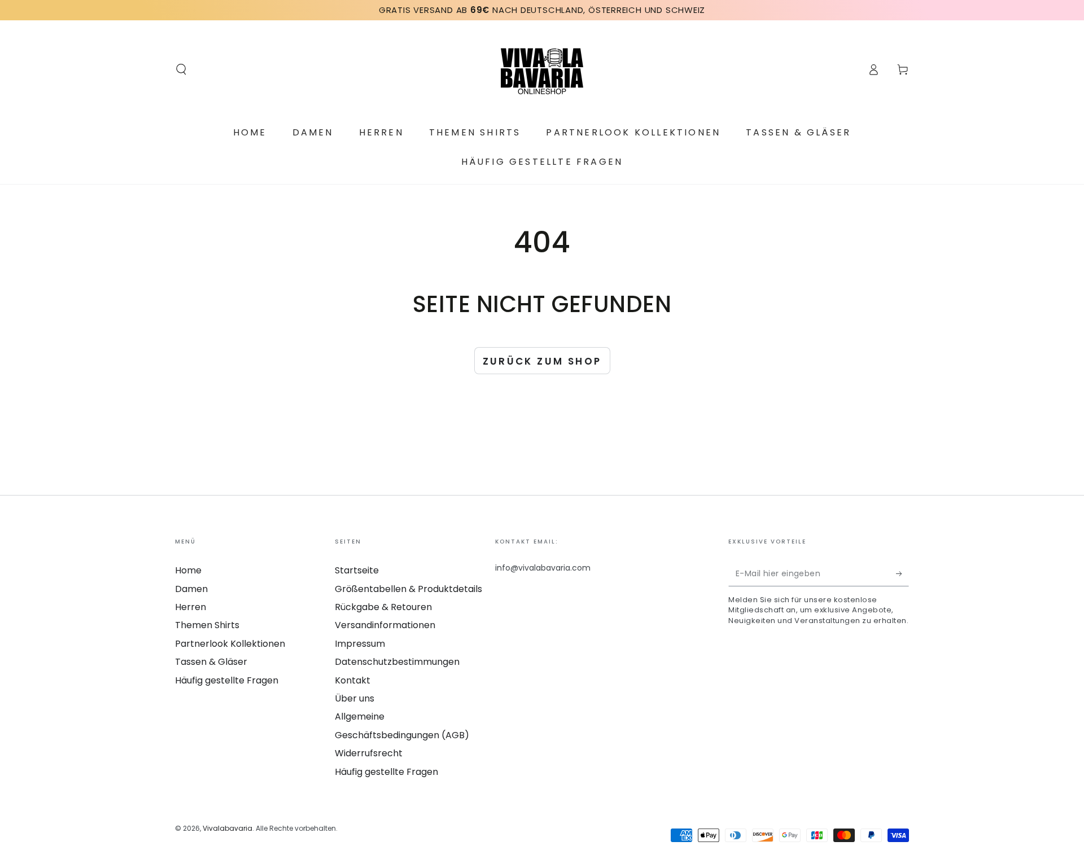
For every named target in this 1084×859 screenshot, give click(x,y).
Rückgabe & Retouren (383, 607)
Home (188, 570)
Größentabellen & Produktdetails (408, 588)
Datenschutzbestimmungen (397, 661)
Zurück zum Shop (542, 361)
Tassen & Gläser (211, 661)
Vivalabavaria (227, 828)
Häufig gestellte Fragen (226, 680)
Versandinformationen (385, 625)
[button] (181, 69)
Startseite (357, 570)
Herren (190, 607)
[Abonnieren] (902, 573)
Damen (191, 588)
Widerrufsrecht (369, 753)
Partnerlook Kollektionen (230, 643)
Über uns (354, 698)
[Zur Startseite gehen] (542, 69)
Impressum (360, 643)
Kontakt (352, 680)
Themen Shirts (207, 625)
